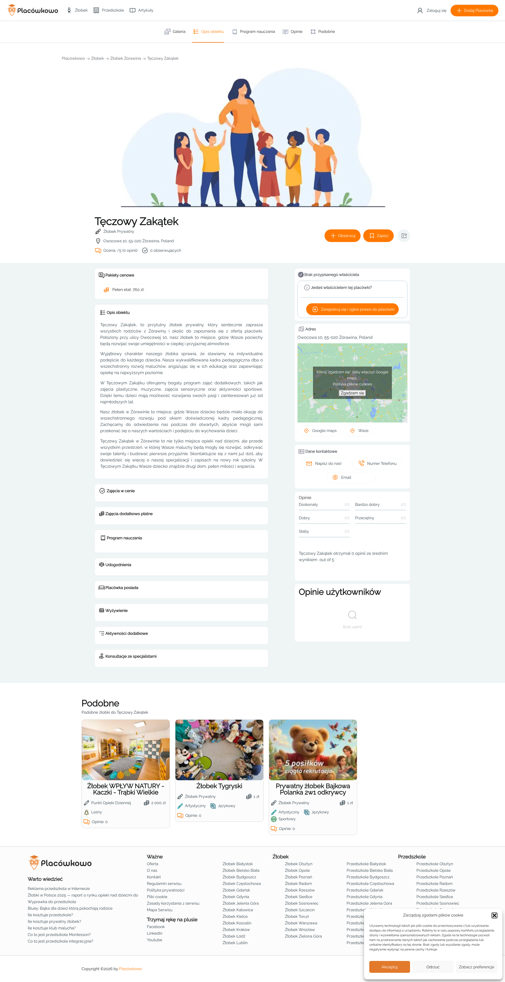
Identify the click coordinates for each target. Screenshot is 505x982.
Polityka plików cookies (352, 384)
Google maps (324, 430)
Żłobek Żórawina (125, 58)
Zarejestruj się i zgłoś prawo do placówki (357, 309)
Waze (363, 430)
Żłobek (97, 58)
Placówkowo (73, 58)
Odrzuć (433, 967)
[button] (494, 915)
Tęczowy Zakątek (163, 58)
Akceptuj (390, 967)
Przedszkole (412, 857)
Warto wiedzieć (45, 879)
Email (346, 477)
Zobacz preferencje (476, 967)
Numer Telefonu (382, 463)
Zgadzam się (352, 393)
